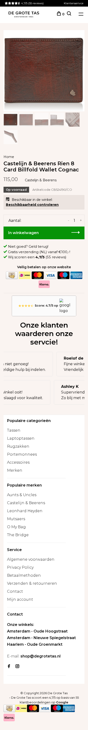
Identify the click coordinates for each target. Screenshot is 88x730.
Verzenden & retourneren (32, 583)
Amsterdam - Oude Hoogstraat (37, 631)
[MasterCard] (37, 275)
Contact (15, 591)
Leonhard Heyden (24, 511)
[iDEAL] (25, 275)
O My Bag (16, 527)
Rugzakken (18, 446)
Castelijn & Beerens (41, 180)
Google (62, 702)
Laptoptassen (20, 438)
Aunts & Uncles (21, 495)
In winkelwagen (23, 233)
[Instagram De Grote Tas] (17, 666)
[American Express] (76, 275)
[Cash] (12, 275)
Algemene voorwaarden (30, 559)
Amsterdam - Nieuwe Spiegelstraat (41, 638)
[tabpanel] (44, 70)
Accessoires (18, 462)
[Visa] (50, 275)
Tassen (13, 430)
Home (9, 157)
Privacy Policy (20, 567)
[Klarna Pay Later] (44, 284)
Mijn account (20, 599)
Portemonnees (22, 454)
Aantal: (14, 220)
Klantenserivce (73, 3)
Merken (14, 470)
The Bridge (18, 535)
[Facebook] (9, 666)
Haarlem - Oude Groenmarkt (34, 644)
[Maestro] (63, 275)
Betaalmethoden (24, 575)
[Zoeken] (69, 14)
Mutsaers (16, 519)
